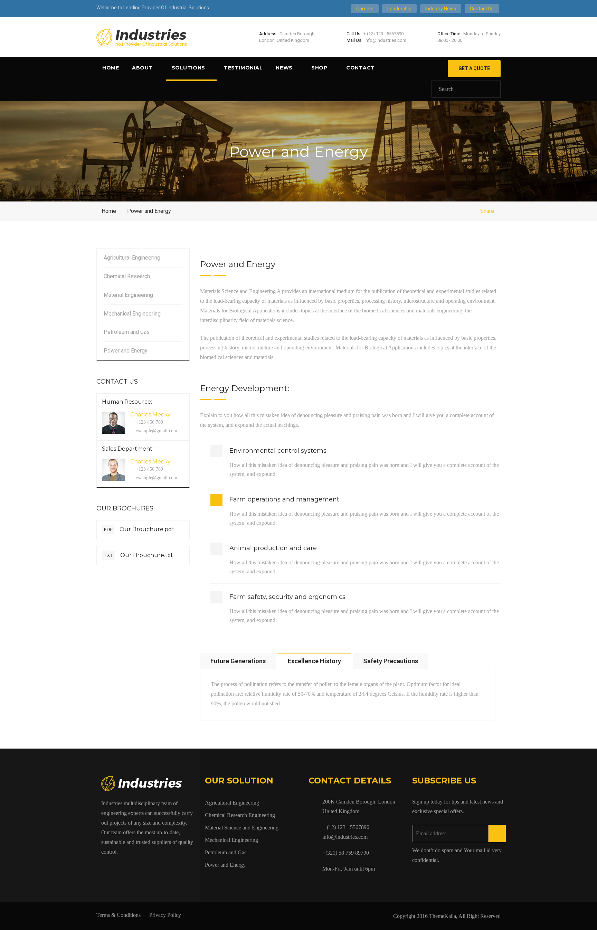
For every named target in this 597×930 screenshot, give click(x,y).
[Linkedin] (151, 868)
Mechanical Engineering (132, 313)
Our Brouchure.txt (138, 555)
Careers (364, 8)
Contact (360, 68)
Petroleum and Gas (127, 332)
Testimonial (243, 68)
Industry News (440, 8)
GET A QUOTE (474, 68)
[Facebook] (103, 868)
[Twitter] (119, 868)
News (284, 68)
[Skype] (135, 868)
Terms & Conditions (118, 915)
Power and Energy (126, 350)
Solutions (188, 68)
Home (110, 68)
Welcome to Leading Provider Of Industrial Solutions (152, 7)
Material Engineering (128, 295)
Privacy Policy (165, 915)
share (487, 211)
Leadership (399, 8)
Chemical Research (127, 276)
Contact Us (482, 8)
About (142, 68)
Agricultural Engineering (132, 257)
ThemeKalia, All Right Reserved (465, 916)
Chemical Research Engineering (240, 815)
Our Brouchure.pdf (139, 529)
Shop (319, 68)
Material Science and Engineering (241, 827)
